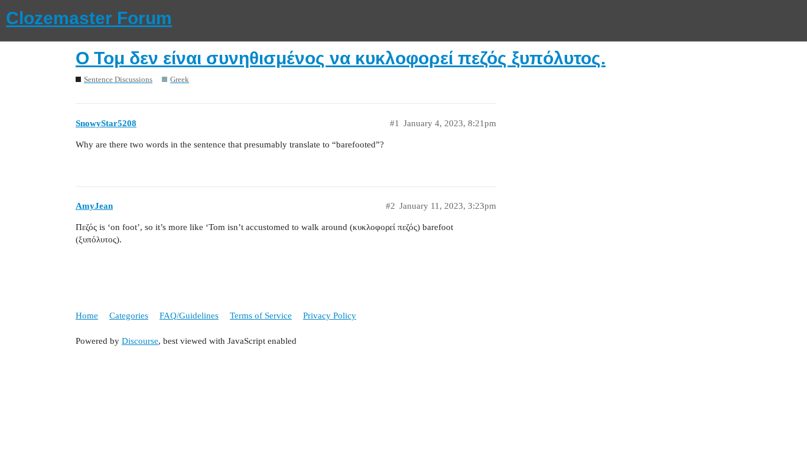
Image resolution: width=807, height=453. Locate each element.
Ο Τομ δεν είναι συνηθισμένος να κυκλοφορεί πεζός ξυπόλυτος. (341, 58)
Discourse (140, 341)
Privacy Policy (329, 315)
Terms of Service (261, 315)
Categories (128, 315)
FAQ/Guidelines (189, 315)
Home (87, 315)
